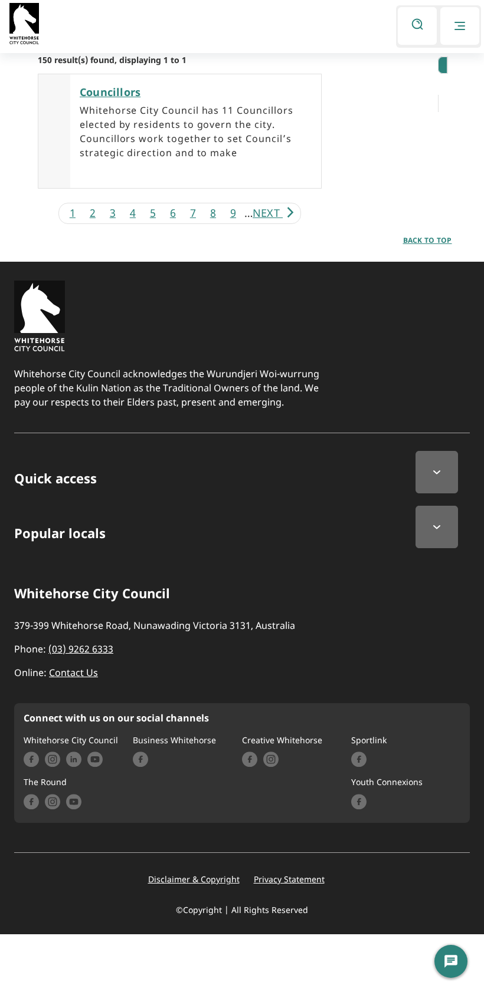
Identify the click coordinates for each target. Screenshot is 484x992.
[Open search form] (417, 26)
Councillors (110, 92)
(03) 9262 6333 (80, 648)
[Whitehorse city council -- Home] (24, 26)
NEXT (268, 213)
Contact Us (73, 672)
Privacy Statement (289, 879)
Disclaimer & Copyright (194, 879)
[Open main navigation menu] (459, 26)
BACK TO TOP (427, 240)
